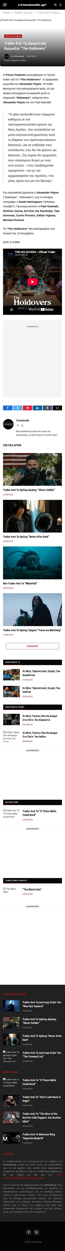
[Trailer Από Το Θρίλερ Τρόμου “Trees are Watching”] (32, 609)
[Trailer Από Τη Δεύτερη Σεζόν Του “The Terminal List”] (11, 1056)
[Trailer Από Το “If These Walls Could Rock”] (11, 814)
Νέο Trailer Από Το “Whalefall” (20, 583)
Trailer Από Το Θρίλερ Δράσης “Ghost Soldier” (29, 489)
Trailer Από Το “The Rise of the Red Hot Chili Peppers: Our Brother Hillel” (41, 1117)
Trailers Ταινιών (13, 36)
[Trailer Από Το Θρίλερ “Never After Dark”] (32, 516)
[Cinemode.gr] (32, 5)
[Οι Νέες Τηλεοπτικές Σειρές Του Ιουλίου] (11, 691)
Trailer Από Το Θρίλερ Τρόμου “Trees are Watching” (32, 630)
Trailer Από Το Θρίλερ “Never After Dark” (26, 536)
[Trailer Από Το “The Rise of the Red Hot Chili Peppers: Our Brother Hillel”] (11, 1117)
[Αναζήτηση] (55, 4)
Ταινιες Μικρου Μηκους (16, 880)
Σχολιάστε (32, 646)
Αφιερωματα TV (12, 662)
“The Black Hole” (32, 889)
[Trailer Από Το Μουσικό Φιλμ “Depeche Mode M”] (11, 1138)
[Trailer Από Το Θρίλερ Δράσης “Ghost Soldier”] (32, 469)
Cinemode (19, 56)
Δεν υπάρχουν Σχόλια (16, 60)
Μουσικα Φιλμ (11, 802)
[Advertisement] (32, 361)
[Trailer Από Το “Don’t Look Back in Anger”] (11, 1100)
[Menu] (5, 4)
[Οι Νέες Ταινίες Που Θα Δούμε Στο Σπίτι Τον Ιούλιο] (11, 736)
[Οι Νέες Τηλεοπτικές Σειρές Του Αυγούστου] (11, 674)
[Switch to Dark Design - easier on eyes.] (60, 4)
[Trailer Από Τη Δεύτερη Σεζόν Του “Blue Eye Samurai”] (11, 1005)
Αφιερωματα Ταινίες (14, 707)
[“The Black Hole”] (11, 893)
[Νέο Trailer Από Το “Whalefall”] (32, 562)
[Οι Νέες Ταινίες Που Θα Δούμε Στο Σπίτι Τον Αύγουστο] (11, 719)
